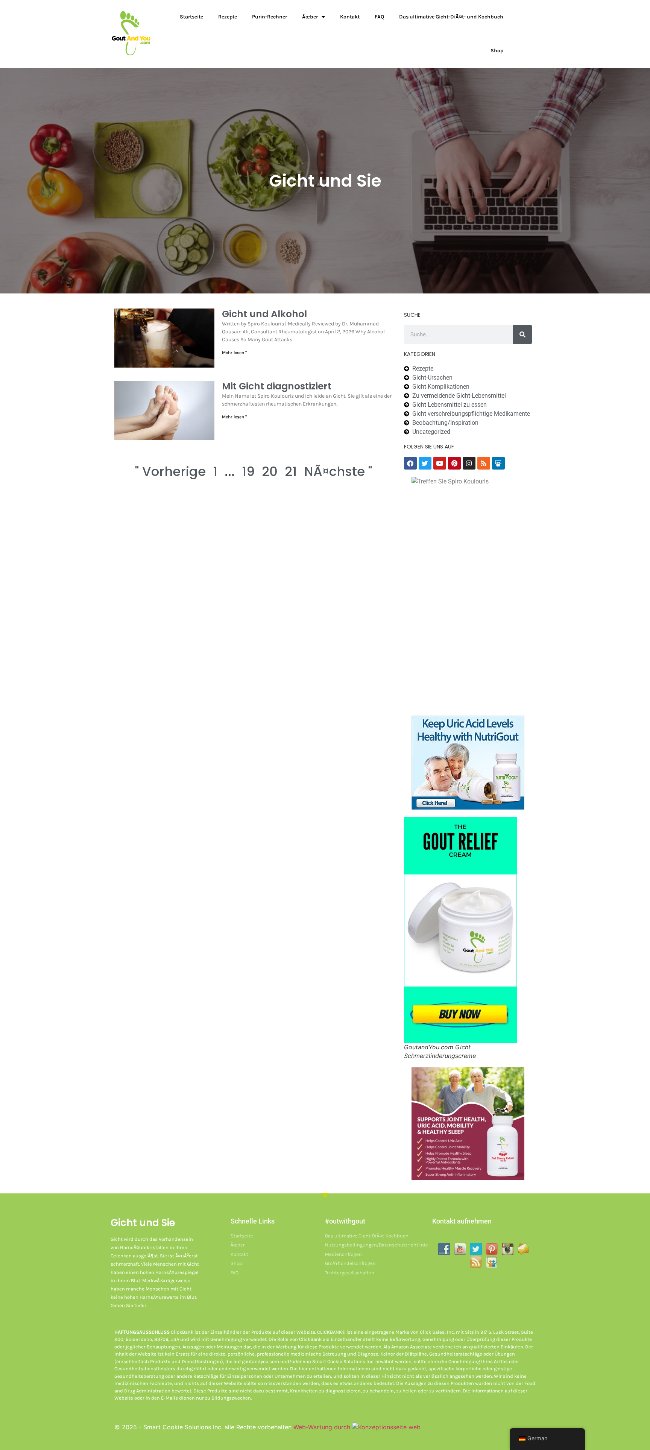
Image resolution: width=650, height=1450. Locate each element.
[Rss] (483, 463)
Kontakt (350, 17)
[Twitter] (425, 463)
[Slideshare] (498, 463)
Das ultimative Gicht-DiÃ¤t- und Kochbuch (451, 17)
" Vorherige (170, 471)
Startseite (191, 17)
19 (248, 471)
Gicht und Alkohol (264, 314)
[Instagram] (469, 463)
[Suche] (522, 334)
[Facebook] (410, 463)
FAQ (379, 17)
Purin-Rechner (269, 17)
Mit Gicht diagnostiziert (276, 386)
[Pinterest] (454, 463)
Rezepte (227, 17)
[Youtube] (439, 463)
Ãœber (310, 17)
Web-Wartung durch (322, 1427)
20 (270, 471)
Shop (497, 50)
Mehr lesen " (234, 352)
